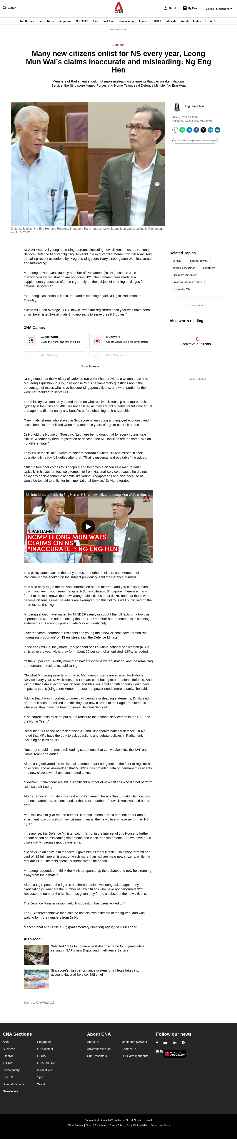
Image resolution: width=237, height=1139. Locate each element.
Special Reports (13, 1084)
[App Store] (161, 1053)
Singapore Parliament (185, 274)
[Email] (210, 131)
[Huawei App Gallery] (174, 1054)
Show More (88, 366)
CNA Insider (45, 1049)
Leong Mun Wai (181, 288)
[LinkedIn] (217, 131)
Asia (95, 21)
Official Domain (75, 1125)
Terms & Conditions (96, 1125)
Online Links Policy (160, 1125)
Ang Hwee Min (194, 106)
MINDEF (177, 260)
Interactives (44, 1070)
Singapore (65, 21)
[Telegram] (189, 131)
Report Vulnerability (137, 1125)
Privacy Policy (116, 1125)
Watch (185, 21)
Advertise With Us (99, 1049)
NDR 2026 (82, 21)
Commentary (127, 21)
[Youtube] (165, 1043)
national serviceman (184, 267)
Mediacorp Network (134, 1041)
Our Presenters (97, 1056)
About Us (93, 1041)
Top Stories (27, 21)
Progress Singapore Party (187, 281)
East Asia (108, 21)
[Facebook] (196, 131)
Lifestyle (171, 21)
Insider (143, 21)
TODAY (156, 21)
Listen (197, 21)
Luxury (41, 1056)
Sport (40, 1077)
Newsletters (10, 1091)
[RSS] (184, 1043)
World (41, 1084)
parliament (209, 267)
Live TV (8, 1077)
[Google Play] (157, 1053)
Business (9, 1049)
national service (199, 260)
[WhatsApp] (182, 131)
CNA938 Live (46, 1063)
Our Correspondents (134, 1056)
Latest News (46, 21)
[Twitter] (203, 131)
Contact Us (128, 1049)
